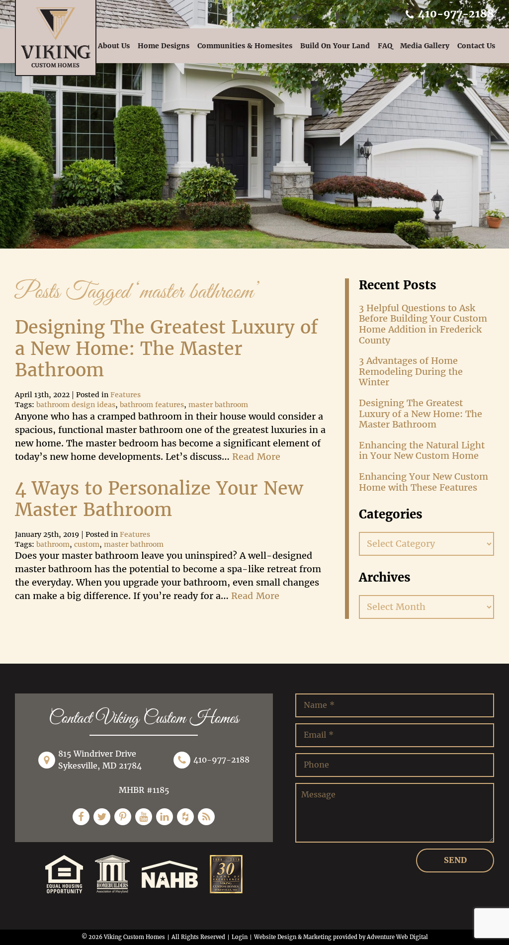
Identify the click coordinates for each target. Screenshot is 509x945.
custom (86, 544)
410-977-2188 (454, 13)
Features (125, 395)
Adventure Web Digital (397, 937)
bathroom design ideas (75, 405)
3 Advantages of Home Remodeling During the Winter (411, 371)
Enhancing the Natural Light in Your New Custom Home (422, 450)
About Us (114, 45)
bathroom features (152, 405)
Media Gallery (424, 45)
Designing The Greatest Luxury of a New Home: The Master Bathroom (166, 349)
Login (240, 937)
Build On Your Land (335, 45)
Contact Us (476, 45)
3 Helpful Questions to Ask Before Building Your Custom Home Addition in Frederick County (423, 324)
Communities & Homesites (244, 45)
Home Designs (163, 45)
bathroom (53, 544)
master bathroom (218, 405)
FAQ (385, 45)
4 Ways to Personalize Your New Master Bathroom (159, 499)
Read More (256, 456)
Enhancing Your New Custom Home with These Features (423, 482)
